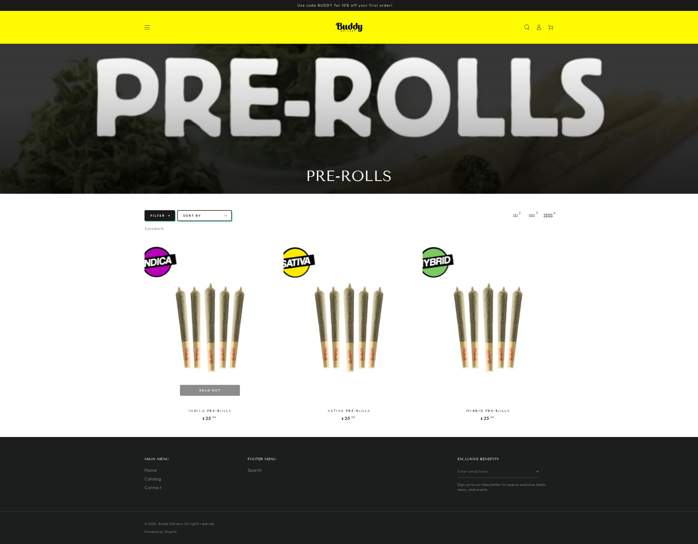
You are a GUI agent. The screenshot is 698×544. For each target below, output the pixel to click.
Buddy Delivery (170, 524)
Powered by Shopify (161, 532)
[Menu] (147, 27)
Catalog (153, 478)
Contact (153, 487)
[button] (527, 27)
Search (255, 470)
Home (151, 470)
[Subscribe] (537, 472)
